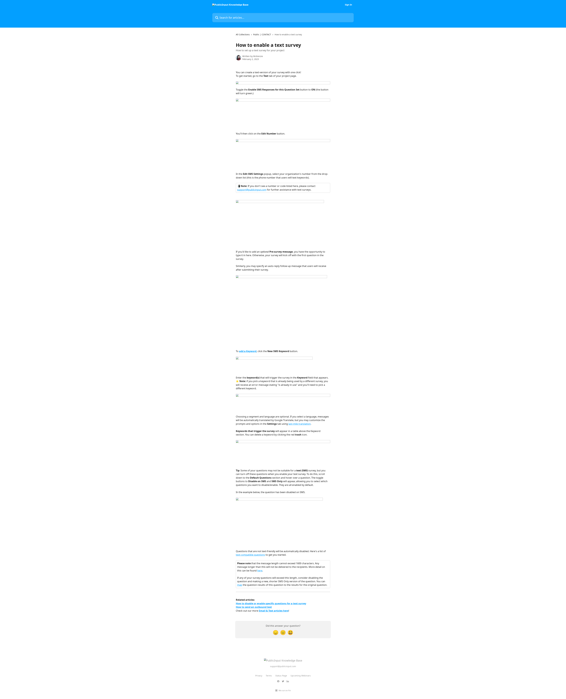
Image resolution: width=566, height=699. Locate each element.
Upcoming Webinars (301, 675)
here (259, 570)
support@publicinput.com (251, 189)
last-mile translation (299, 423)
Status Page (281, 675)
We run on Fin (285, 690)
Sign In (348, 5)
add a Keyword (247, 351)
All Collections (243, 34)
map (239, 585)
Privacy (258, 675)
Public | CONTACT (262, 34)
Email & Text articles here (273, 610)
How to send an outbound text (254, 607)
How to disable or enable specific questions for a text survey (271, 603)
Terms (269, 675)
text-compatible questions (250, 554)
